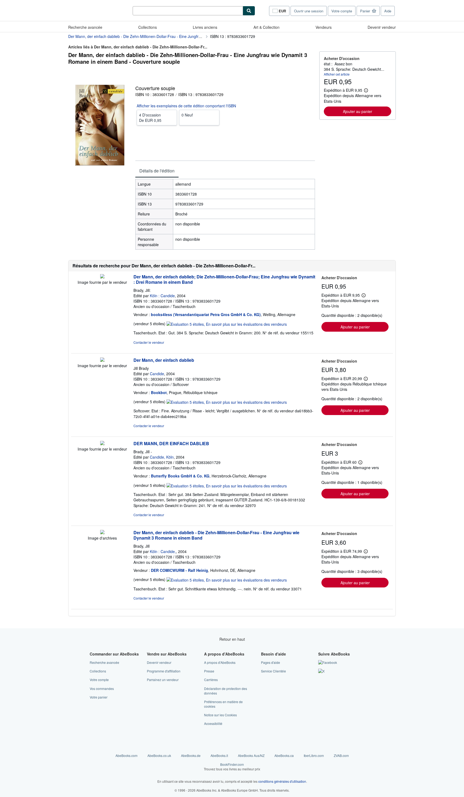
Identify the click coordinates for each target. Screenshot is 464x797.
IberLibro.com (314, 755)
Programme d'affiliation (163, 671)
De (150, 117)
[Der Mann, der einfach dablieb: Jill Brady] (102, 360)
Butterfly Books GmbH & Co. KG (180, 476)
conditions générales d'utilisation (282, 781)
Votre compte (341, 10)
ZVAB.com (341, 755)
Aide (387, 10)
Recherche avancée (85, 27)
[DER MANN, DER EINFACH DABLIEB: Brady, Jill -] (102, 443)
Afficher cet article (337, 74)
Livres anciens (205, 27)
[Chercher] (249, 10)
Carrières (211, 679)
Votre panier (98, 697)
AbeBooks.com (126, 755)
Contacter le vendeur (148, 342)
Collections (147, 27)
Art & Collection (266, 27)
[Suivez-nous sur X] (321, 671)
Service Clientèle (273, 671)
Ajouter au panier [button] (357, 111)
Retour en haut (232, 639)
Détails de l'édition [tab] (157, 171)
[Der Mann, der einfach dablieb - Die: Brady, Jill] (102, 532)
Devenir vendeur (382, 27)
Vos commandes (102, 688)
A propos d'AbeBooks (219, 662)
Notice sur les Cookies (220, 715)
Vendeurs (324, 27)
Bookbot (159, 392)
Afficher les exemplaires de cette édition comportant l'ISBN (186, 105)
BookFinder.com (232, 766)
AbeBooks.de (191, 755)
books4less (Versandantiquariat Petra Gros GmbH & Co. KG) (206, 314)
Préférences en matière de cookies (223, 704)
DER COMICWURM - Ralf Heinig (179, 570)
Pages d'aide (270, 662)
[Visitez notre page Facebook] (327, 662)
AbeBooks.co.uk (159, 755)
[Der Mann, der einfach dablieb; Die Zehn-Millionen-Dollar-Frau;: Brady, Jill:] (102, 276)
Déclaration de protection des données (225, 690)
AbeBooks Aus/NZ (251, 755)
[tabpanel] (225, 214)
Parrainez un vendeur (163, 679)
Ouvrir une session (308, 10)
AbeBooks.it (219, 755)
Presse (209, 671)
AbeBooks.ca (284, 755)
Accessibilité (213, 723)
